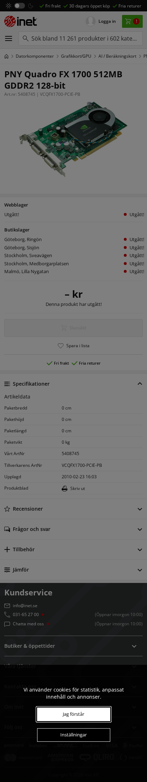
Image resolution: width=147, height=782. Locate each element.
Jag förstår (73, 714)
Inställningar (73, 734)
